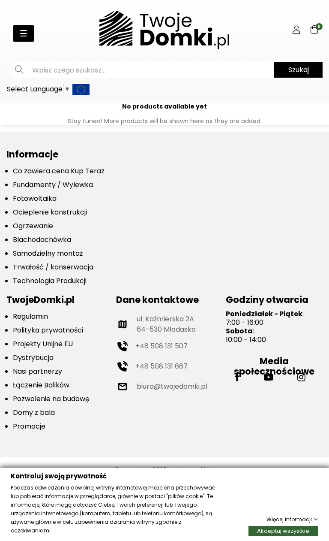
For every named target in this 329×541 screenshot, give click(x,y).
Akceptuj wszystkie (283, 530)
